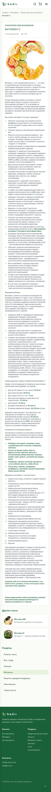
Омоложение (10, 684)
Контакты (31, 743)
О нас (30, 747)
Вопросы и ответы (35, 740)
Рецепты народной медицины (17, 678)
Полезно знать (10, 654)
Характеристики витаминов (31, 13)
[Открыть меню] (46, 4)
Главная (5, 13)
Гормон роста (10, 690)
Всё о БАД (8, 660)
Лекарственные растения (38, 734)
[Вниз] (45, 786)
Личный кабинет (34, 750)
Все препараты (8, 734)
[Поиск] (34, 4)
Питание (7, 666)
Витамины (15, 13)
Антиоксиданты (8, 740)
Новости (31, 737)
